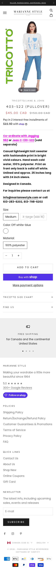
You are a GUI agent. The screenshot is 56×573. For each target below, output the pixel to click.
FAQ (5, 442)
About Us (9, 464)
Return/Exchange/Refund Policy (24, 418)
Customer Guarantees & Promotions (27, 424)
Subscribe (16, 522)
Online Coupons (13, 476)
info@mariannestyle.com (20, 197)
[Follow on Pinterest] (20, 533)
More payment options (28, 285)
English (41, 543)
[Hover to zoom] (28, 56)
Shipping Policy (13, 412)
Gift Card (9, 482)
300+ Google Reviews (17, 388)
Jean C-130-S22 (23, 140)
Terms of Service (14, 430)
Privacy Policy (12, 436)
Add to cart (28, 267)
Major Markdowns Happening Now (28, 3)
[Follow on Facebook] (4, 533)
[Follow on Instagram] (12, 533)
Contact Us (10, 458)
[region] (28, 335)
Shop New (9, 470)
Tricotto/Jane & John (28, 100)
